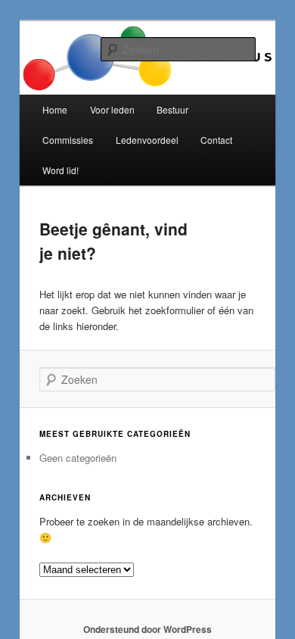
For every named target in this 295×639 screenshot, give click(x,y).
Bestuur (172, 109)
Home (54, 109)
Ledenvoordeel (147, 139)
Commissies (67, 139)
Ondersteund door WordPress (147, 629)
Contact (216, 139)
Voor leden (112, 109)
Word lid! (60, 170)
